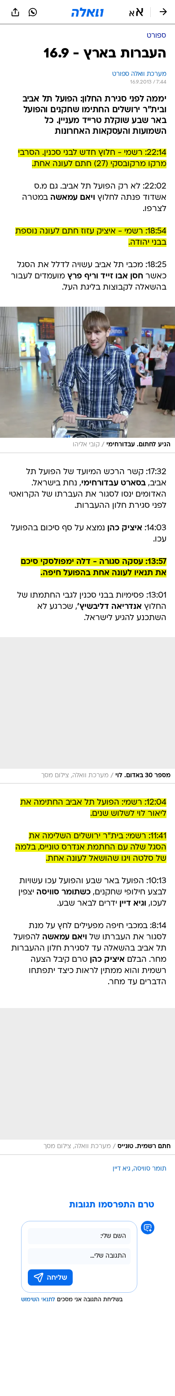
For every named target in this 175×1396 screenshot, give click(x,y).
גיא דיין (122, 1169)
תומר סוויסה (149, 1169)
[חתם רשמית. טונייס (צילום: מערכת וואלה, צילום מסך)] (87, 1081)
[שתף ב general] (15, 12)
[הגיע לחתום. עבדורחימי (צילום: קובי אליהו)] (87, 380)
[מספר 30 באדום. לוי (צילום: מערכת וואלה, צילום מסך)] (87, 710)
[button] (136, 12)
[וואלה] (87, 12)
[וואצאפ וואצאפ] (32, 12)
